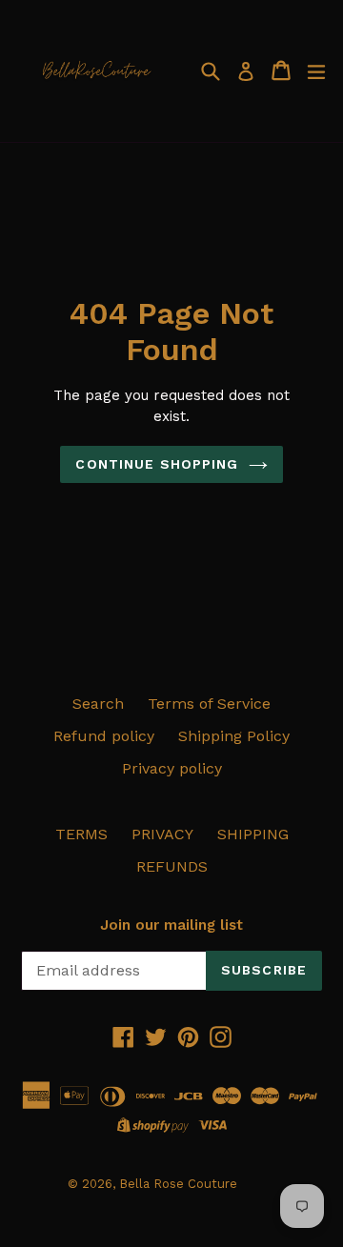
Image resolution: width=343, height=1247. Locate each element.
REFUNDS (172, 866)
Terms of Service (209, 703)
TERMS (81, 834)
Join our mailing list (171, 925)
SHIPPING (253, 834)
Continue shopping (156, 464)
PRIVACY (162, 834)
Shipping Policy (234, 736)
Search (98, 703)
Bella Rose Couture (178, 1184)
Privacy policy (172, 768)
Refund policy (103, 736)
